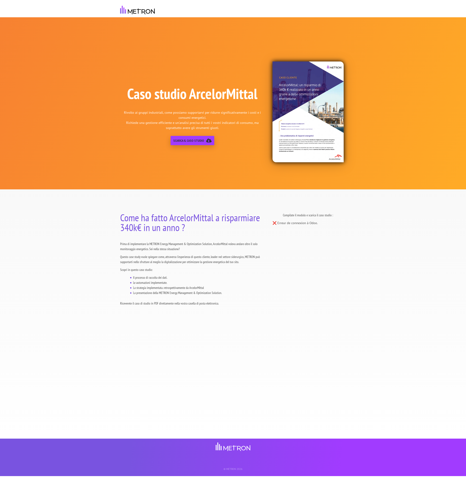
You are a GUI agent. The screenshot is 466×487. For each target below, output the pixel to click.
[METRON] (137, 10)
